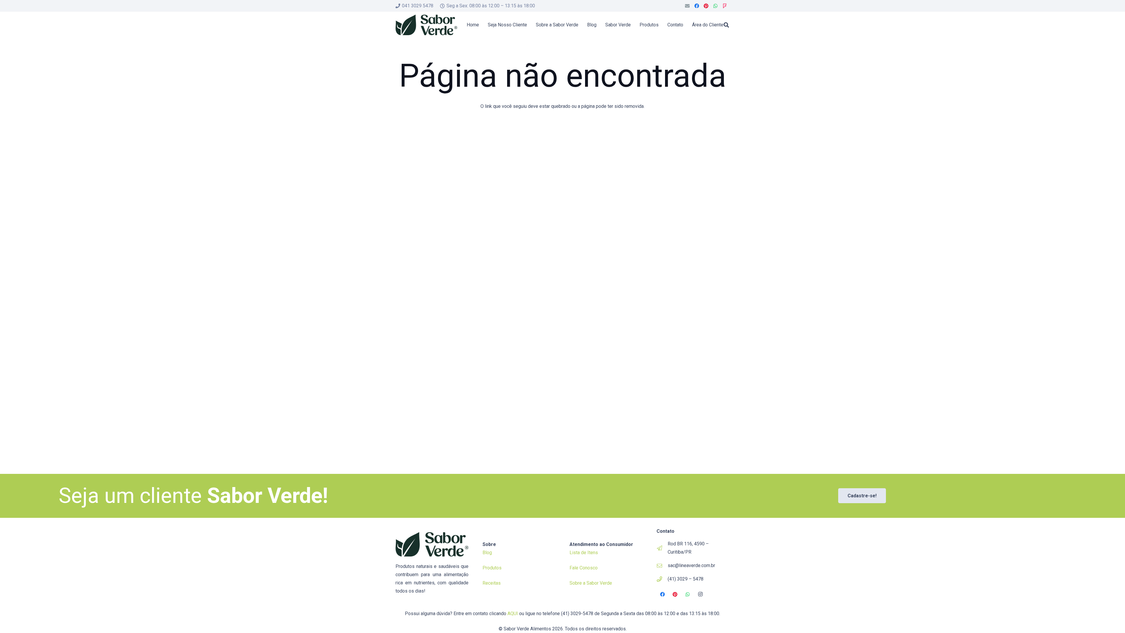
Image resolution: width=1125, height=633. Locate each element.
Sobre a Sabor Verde (591, 583)
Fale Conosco (584, 568)
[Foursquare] (724, 6)
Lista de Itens (584, 552)
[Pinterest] (706, 6)
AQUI (512, 613)
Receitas (492, 583)
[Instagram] (700, 594)
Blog (487, 552)
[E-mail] (687, 6)
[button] (726, 25)
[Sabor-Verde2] (426, 25)
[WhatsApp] (715, 6)
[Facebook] (696, 6)
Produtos (492, 568)
